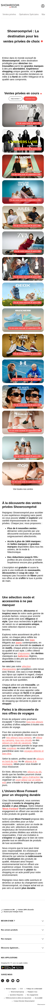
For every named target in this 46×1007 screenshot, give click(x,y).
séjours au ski (34, 771)
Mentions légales (11, 988)
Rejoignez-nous (32, 992)
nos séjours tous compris (19, 737)
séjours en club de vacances (16, 743)
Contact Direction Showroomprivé (24, 1001)
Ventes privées (9, 14)
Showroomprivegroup (17, 992)
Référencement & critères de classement (18, 998)
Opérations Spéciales (29, 14)
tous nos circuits (23, 740)
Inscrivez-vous (30, 98)
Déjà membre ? (15, 98)
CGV (21, 988)
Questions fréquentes (16, 995)
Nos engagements (32, 995)
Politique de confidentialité (34, 988)
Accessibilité (38, 998)
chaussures (24, 653)
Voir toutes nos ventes (23, 489)
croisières (11, 748)
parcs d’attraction (31, 777)
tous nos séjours (34, 722)
